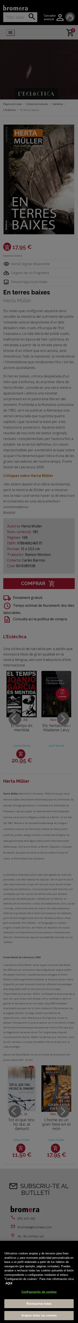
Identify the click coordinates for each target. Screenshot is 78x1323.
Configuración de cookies (39, 1291)
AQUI (8, 1283)
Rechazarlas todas (38, 1303)
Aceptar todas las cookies (39, 1315)
